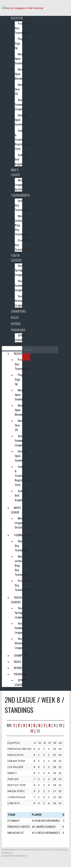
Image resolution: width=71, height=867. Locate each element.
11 (31, 731)
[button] (12, 348)
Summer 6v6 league (21, 159)
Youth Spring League (19, 270)
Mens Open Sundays (19, 58)
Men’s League (15, 172)
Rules (15, 317)
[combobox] (40, 350)
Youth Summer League (19, 104)
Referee (16, 324)
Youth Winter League (19, 300)
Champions (18, 311)
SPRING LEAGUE (21, 337)
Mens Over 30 (19, 89)
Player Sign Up (20, 43)
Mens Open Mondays (20, 73)
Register (17, 18)
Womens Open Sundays (21, 119)
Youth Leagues (16, 257)
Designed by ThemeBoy (14, 856)
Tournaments (20, 195)
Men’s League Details (19, 184)
